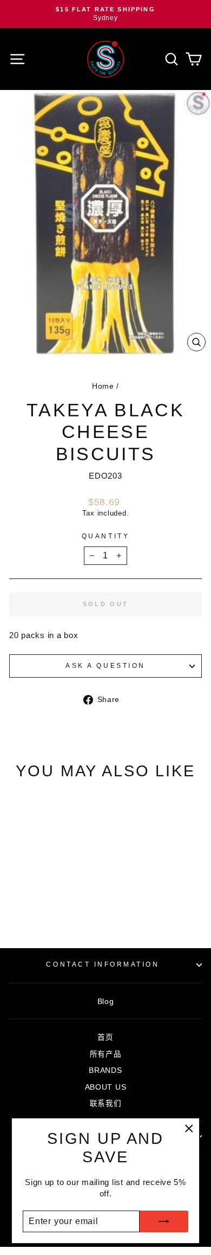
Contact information (102, 964)
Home (103, 386)
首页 (105, 1037)
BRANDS (105, 1070)
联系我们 (106, 1103)
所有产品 (106, 1054)
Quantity (105, 535)
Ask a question (105, 665)
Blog (105, 1001)
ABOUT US (106, 1087)
